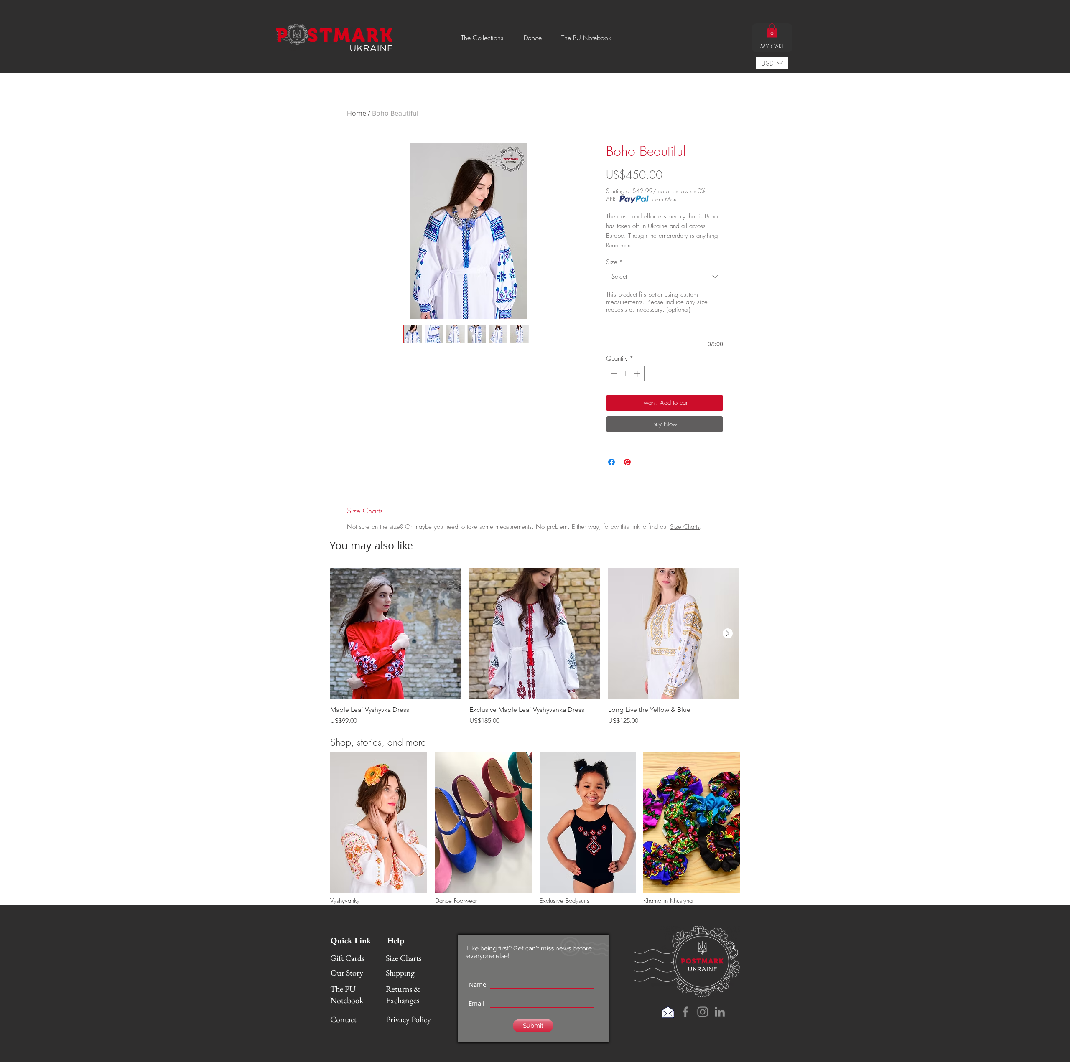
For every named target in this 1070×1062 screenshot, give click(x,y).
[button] (482, 37)
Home (356, 113)
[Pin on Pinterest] (627, 462)
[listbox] (772, 63)
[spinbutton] (625, 373)
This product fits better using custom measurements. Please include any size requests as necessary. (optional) (657, 302)
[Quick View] (395, 633)
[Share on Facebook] (611, 462)
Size (614, 262)
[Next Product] (728, 633)
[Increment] (638, 373)
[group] (534, 647)
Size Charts (685, 527)
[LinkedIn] (720, 1012)
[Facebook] (685, 1012)
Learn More (664, 199)
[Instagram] (703, 1012)
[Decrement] (613, 373)
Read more (619, 245)
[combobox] (664, 276)
